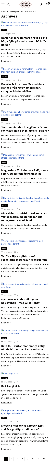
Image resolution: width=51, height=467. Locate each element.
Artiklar (4, 30)
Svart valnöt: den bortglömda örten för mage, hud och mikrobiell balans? (25, 129)
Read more (6, 61)
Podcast (4, 76)
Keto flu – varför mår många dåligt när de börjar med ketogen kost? (23, 347)
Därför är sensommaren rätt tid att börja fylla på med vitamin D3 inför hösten (24, 41)
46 (33, 459)
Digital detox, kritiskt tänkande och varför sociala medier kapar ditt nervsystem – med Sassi (24, 217)
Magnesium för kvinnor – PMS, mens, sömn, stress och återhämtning (25, 172)
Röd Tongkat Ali (11, 386)
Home (3, 12)
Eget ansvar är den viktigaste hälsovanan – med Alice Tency (20, 301)
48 (44, 459)
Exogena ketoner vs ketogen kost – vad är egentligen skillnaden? (23, 427)
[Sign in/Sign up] (41, 4)
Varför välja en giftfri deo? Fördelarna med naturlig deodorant (24, 258)
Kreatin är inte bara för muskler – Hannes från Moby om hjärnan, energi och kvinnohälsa (22, 88)
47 (38, 459)
